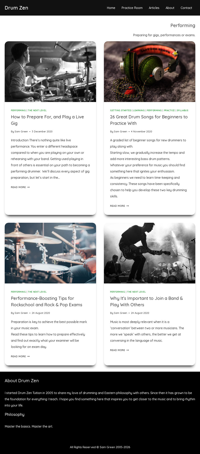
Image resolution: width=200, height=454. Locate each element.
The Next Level (37, 110)
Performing (18, 110)
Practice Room (132, 8)
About (170, 8)
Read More (20, 187)
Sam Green (21, 131)
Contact (186, 8)
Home (111, 8)
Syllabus (182, 110)
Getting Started (120, 110)
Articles (154, 8)
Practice (169, 110)
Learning (139, 110)
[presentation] (50, 71)
